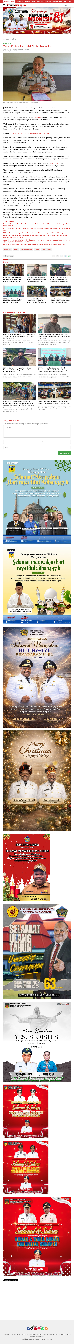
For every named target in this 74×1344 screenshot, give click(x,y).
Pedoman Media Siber (51, 1308)
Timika (37, 250)
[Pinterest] (35, 1302)
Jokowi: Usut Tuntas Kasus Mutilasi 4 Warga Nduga (30, 133)
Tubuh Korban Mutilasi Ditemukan (20, 49)
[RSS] (46, 1302)
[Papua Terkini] (16, 5)
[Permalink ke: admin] (4, 50)
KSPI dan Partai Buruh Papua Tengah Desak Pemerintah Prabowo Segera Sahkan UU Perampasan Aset (36, 233)
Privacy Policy (65, 1308)
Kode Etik (25, 1308)
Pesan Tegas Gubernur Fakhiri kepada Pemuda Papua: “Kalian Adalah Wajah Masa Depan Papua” (34, 244)
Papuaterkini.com (26, 250)
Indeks (7, 1308)
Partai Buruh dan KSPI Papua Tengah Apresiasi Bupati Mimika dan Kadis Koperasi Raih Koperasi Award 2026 (36, 229)
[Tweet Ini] (57, 256)
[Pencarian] (69, 5)
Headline (6, 43)
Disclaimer (40, 1310)
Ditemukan (7, 250)
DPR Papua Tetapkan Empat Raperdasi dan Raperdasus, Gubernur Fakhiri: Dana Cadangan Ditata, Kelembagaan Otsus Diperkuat (35, 236)
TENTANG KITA (15, 1308)
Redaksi (32, 1310)
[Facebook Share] (53, 256)
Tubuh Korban (46, 250)
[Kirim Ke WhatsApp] (69, 256)
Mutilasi (16, 250)
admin (9, 49)
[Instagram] (39, 1302)
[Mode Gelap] (66, 5)
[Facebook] (28, 1302)
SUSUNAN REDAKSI (36, 1308)
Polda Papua (37, 117)
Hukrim (12, 43)
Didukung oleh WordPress (30, 1312)
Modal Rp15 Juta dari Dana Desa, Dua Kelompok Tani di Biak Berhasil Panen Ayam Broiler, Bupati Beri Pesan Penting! (36, 224)
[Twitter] (31, 1302)
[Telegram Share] (65, 256)
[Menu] (4, 5)
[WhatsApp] (42, 1302)
